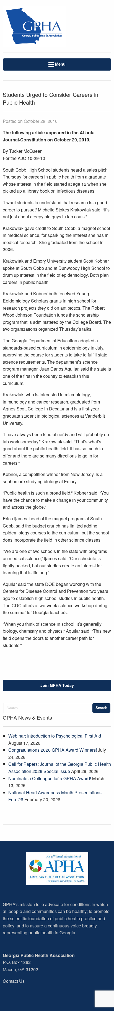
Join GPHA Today (57, 685)
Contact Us (14, 981)
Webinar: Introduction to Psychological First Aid (54, 736)
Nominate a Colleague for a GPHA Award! (49, 778)
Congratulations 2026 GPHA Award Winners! (52, 750)
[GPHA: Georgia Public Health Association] (38, 26)
